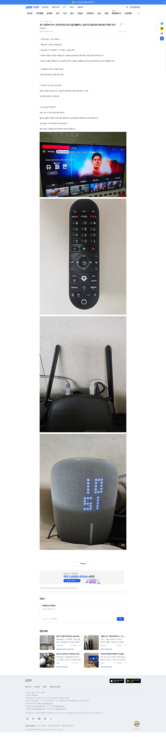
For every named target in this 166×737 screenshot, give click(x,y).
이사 (65, 13)
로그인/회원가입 (135, 7)
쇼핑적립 (128, 13)
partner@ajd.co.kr (39, 709)
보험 (106, 13)
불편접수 (80, 7)
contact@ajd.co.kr (39, 706)
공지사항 (37, 687)
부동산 (80, 13)
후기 (64, 7)
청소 (72, 13)
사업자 (113, 11)
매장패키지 (116, 13)
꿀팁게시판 (55, 7)
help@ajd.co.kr (60, 706)
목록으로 (83, 564)
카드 (58, 13)
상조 (99, 13)
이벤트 (72, 7)
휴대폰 (49, 13)
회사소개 (28, 687)
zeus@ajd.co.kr (47, 703)
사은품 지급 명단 (55, 687)
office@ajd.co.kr (60, 709)
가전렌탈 (39, 13)
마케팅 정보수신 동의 (54, 726)
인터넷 (29, 13)
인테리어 (90, 13)
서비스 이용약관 (41, 726)
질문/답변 (45, 7)
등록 (120, 619)
